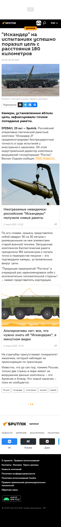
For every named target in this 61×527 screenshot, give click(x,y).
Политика (54, 432)
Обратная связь (10, 489)
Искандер (17, 390)
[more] (55, 224)
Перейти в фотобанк (39, 99)
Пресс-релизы (31, 464)
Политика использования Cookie (19, 477)
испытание (31, 390)
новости (7, 432)
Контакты (7, 464)
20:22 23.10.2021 (10, 59)
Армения (21, 432)
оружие (43, 390)
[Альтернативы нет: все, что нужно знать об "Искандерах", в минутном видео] (30, 306)
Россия (6, 390)
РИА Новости (45, 158)
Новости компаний (11, 469)
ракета (53, 390)
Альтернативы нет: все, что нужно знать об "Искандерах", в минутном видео (30, 335)
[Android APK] (11, 499)
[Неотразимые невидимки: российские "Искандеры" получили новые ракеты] (30, 184)
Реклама (17, 464)
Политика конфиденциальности (18, 473)
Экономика (37, 432)
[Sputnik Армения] (10, 24)
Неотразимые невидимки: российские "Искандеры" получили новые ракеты (25, 213)
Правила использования (26, 460)
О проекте (7, 460)
